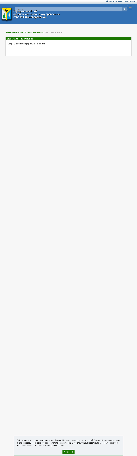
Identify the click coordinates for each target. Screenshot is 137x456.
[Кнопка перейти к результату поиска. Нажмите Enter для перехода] (124, 9)
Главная (10, 32)
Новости (19, 32)
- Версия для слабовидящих (122, 1)
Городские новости (34, 32)
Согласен (68, 452)
